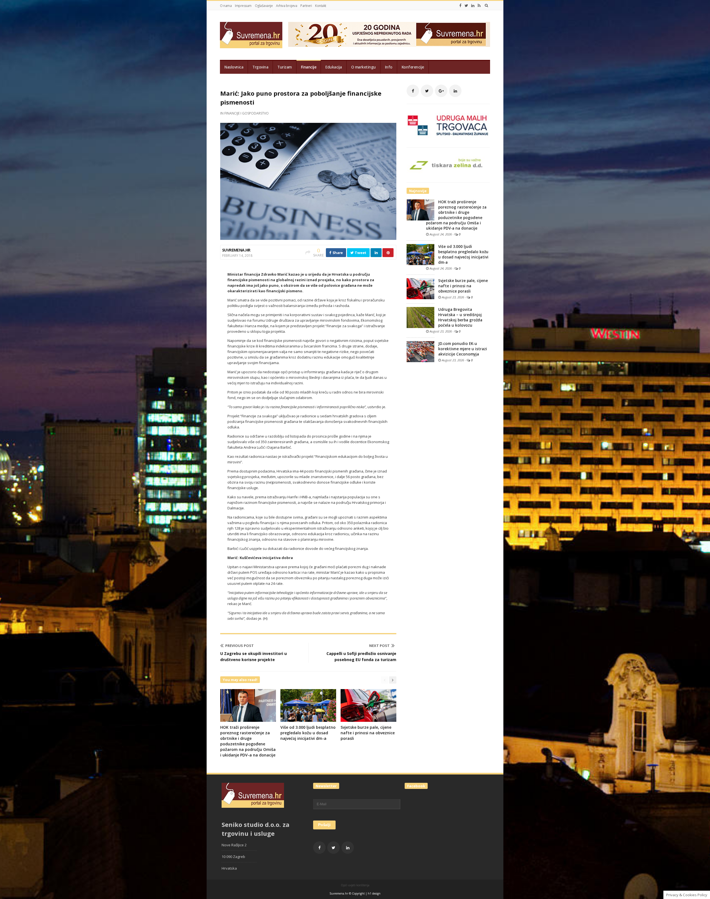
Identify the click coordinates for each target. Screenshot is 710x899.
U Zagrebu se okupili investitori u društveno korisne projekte (253, 656)
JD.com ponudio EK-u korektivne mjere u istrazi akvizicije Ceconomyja (462, 349)
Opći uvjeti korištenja (355, 885)
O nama (226, 5)
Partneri (306, 5)
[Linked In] (473, 5)
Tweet (360, 252)
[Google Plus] (441, 91)
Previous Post (239, 645)
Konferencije (413, 67)
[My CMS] (251, 35)
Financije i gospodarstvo (246, 113)
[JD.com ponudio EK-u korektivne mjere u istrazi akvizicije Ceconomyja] (420, 351)
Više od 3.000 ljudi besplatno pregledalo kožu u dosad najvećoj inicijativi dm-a (308, 733)
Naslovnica (233, 67)
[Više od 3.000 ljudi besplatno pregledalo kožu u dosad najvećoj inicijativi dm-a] (420, 254)
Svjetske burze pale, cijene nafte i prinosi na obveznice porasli (368, 733)
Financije (308, 67)
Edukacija (333, 67)
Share (337, 252)
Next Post (379, 645)
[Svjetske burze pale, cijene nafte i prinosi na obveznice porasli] (420, 288)
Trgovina (260, 67)
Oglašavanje (264, 5)
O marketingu (363, 67)
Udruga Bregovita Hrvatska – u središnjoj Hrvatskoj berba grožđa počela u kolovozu (460, 317)
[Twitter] (466, 5)
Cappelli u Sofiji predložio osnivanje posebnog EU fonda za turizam (361, 656)
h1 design (374, 893)
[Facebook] (460, 5)
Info (388, 67)
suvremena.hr (236, 250)
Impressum (243, 5)
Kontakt (320, 5)
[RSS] (479, 5)
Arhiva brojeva (286, 5)
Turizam (284, 67)
